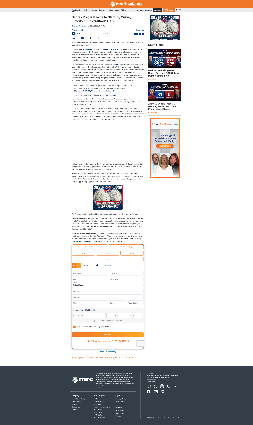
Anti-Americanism (106, 358)
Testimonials (139, 10)
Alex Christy (152, 79)
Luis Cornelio (152, 112)
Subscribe (157, 10)
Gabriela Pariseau (79, 26)
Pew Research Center (90, 358)
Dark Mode (148, 10)
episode (88, 49)
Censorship (129, 358)
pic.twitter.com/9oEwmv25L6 (105, 91)
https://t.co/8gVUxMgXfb (83, 91)
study (116, 64)
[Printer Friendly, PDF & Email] (82, 38)
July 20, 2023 (111, 95)
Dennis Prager (77, 358)
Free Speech (118, 358)
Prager (116, 49)
